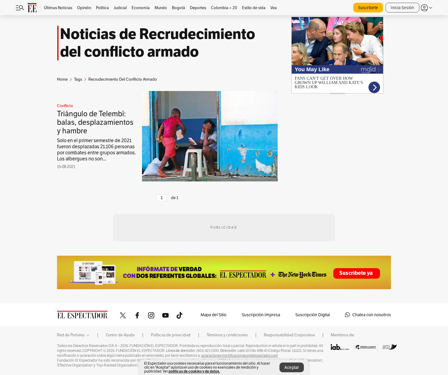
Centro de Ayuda (120, 335)
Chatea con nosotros (371, 314)
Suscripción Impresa (261, 314)
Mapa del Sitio (213, 314)
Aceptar (291, 367)
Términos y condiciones (227, 335)
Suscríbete (368, 7)
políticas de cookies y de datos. (194, 371)
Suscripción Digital (312, 314)
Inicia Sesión (402, 7)
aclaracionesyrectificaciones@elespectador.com (239, 355)
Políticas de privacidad (170, 335)
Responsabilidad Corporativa (289, 335)
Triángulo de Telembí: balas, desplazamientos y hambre (95, 122)
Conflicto (65, 105)
